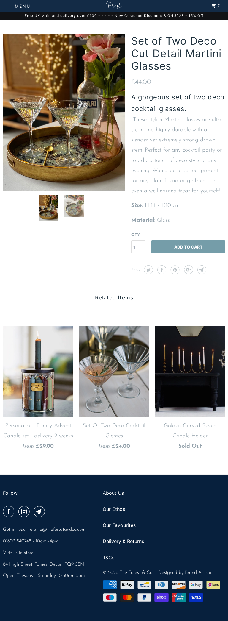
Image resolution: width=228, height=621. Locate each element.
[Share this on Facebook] (161, 269)
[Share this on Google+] (188, 269)
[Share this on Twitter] (147, 269)
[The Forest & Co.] (114, 6)
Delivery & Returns (123, 541)
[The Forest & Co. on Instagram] (25, 512)
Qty (135, 235)
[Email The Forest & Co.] (40, 512)
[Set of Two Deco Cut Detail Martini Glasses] (64, 112)
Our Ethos (114, 509)
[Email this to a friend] (201, 269)
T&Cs (108, 558)
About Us (113, 493)
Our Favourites (119, 525)
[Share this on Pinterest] (174, 269)
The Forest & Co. (136, 572)
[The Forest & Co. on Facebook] (10, 512)
